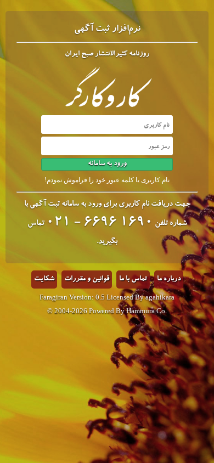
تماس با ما (133, 279)
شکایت (44, 279)
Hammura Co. (146, 311)
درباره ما (169, 279)
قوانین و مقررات (86, 279)
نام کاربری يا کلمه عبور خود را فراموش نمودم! (107, 180)
